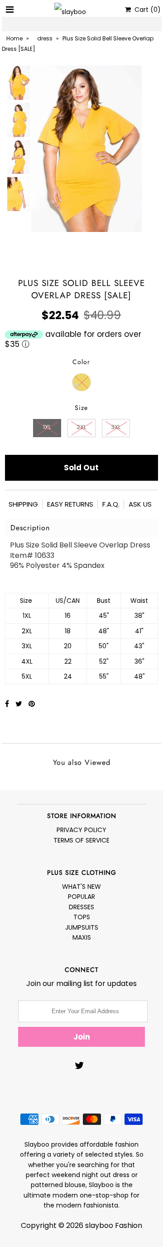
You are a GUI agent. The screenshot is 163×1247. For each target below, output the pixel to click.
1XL (47, 427)
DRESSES (81, 907)
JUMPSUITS (81, 927)
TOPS (81, 917)
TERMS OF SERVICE (81, 840)
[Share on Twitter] (19, 704)
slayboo (99, 1225)
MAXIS (81, 937)
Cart (146, 9)
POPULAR (81, 896)
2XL (81, 427)
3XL (115, 427)
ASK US (140, 504)
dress (45, 38)
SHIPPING (23, 504)
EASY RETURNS (70, 504)
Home (14, 38)
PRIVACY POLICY (81, 829)
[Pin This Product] (32, 704)
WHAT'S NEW (81, 886)
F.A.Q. (111, 504)
